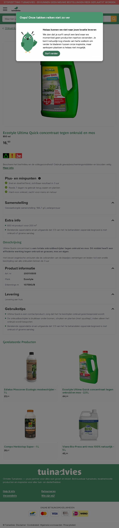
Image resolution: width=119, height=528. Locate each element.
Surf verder (51, 53)
